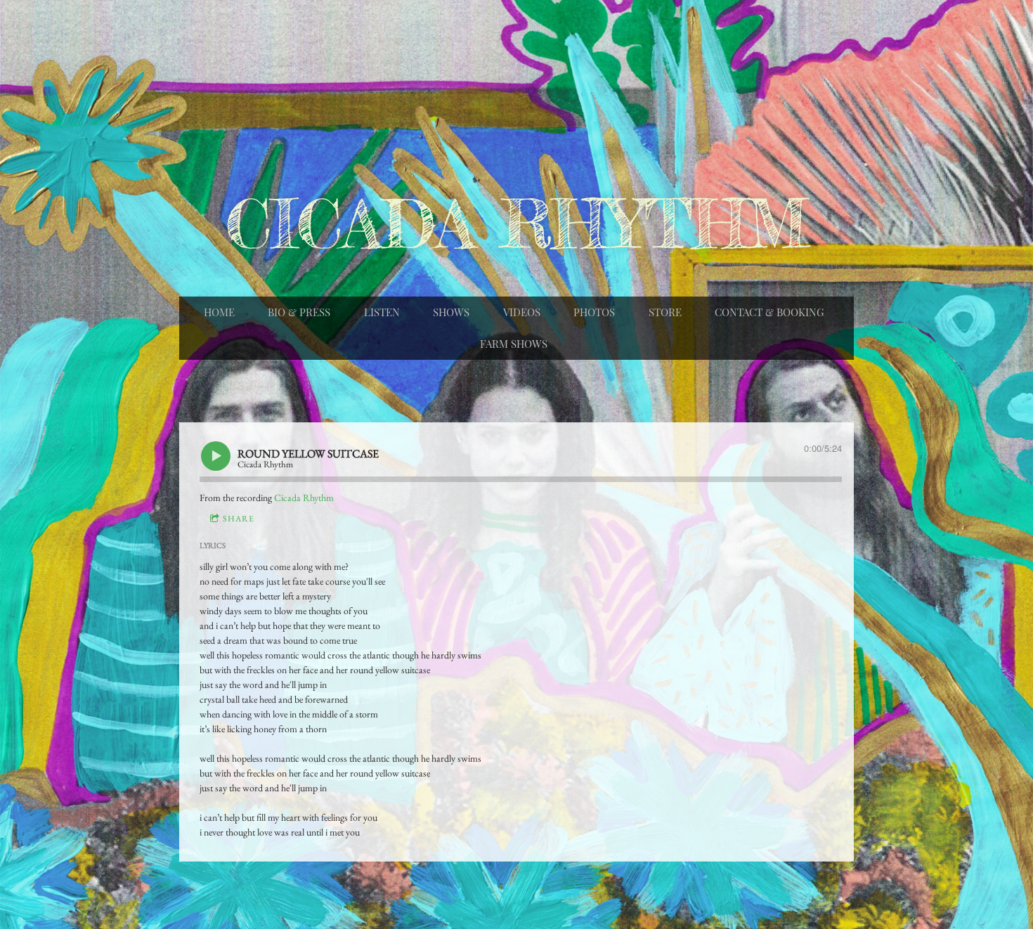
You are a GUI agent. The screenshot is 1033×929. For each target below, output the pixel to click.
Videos (521, 312)
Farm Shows (513, 344)
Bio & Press (299, 312)
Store (665, 312)
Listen (382, 312)
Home (219, 312)
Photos (594, 312)
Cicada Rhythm (304, 497)
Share (238, 518)
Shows (451, 312)
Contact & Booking (769, 312)
